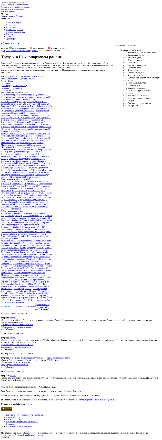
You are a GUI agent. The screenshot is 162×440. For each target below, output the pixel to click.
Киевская (19, 124)
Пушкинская (16, 174)
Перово (36, 163)
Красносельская (42, 129)
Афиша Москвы (13, 417)
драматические (19, 86)
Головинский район (40, 218)
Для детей (10, 25)
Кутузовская (7, 138)
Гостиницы (132, 62)
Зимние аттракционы (137, 65)
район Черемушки (23, 289)
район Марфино (39, 252)
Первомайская (23, 163)
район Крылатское (40, 245)
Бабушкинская (33, 99)
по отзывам (30, 306)
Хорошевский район (19, 300)
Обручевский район (33, 225)
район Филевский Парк (24, 284)
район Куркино (44, 247)
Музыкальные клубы (137, 83)
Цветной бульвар (9, 202)
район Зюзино (8, 241)
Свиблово (6, 177)
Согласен (5, 438)
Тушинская (34, 190)
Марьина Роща (24, 143)
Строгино (17, 184)
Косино (8, 129)
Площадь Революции (21, 170)
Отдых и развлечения (15, 32)
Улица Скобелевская (36, 195)
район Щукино (23, 291)
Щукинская (7, 206)
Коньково (32, 127)
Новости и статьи (13, 419)
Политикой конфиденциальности (29, 435)
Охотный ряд (38, 159)
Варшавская (38, 108)
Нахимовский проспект (25, 149)
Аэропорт (20, 99)
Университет (8, 197)
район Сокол (20, 277)
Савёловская (42, 174)
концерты (6, 88)
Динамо (14, 117)
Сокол (5, 181)
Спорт (9, 36)
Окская (18, 156)
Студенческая (31, 184)
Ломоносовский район (22, 222)
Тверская (33, 186)
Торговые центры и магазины (140, 103)
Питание (10, 34)
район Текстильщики (23, 282)
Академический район (12, 213)
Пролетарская (11, 172)
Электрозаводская (23, 206)
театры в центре (30, 79)
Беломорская (18, 104)
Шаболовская (21, 204)
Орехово (14, 159)
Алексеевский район (34, 213)
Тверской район (29, 298)
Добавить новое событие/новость (15, 7)
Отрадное (25, 159)
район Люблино (22, 252)
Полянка (37, 170)
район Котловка (22, 245)
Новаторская (8, 152)
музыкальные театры (11, 79)
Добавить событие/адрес (17, 5)
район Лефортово (32, 250)
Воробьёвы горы (32, 113)
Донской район (30, 220)
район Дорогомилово (31, 236)
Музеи (130, 80)
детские (6, 86)
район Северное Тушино (27, 275)
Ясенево (16, 209)
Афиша (4, 16)
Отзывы (19, 16)
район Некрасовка (18, 259)
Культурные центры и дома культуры (144, 78)
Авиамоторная (8, 95)
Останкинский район (12, 227)
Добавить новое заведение (12, 9)
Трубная (41, 188)
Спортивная (30, 181)
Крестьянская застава (11, 133)
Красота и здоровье (14, 30)
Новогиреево (22, 152)
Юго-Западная (40, 206)
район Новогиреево (14, 261)
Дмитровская (28, 117)
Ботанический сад (10, 108)
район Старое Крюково (32, 279)
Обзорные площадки (137, 88)
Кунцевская (28, 136)
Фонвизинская (11, 200)
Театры (131, 100)
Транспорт (10, 39)
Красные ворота (10, 131)
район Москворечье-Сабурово (18, 257)
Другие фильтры (8, 81)
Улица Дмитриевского (15, 195)
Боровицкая (45, 106)
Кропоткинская (31, 133)
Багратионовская (9, 101)
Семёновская (34, 177)
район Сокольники (10, 279)
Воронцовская (8, 115)
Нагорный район (13, 225)
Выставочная (24, 115)
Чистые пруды (40, 202)
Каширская (7, 124)
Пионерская (20, 168)
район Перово (20, 266)
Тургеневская (19, 190)
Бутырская (26, 108)
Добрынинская (43, 117)
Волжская (18, 113)
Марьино (38, 143)
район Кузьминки (10, 247)
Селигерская (20, 177)
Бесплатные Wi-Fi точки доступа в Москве (24, 415)
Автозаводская (25, 95)
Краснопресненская (23, 129)
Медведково (22, 145)
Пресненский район (34, 227)
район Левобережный (12, 250)
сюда (79, 391)
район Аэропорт (24, 229)
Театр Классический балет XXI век (16, 347)
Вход (3, 5)
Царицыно (41, 200)
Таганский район (10, 298)
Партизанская (8, 163)
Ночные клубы (134, 85)
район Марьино (31, 254)
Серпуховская (8, 179)
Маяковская (8, 145)
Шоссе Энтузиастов (39, 204)
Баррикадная (26, 101)
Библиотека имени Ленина (26, 106)
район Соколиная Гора (38, 277)
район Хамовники (24, 286)
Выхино (36, 115)
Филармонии (133, 106)
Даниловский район (11, 220)
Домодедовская (9, 120)
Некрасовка (44, 149)
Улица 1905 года (28, 193)
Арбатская (7, 99)
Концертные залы (135, 75)
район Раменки (38, 270)
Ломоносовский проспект (24, 140)
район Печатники (37, 266)
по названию (18, 306)
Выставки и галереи (136, 60)
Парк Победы (40, 161)
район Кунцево (28, 247)
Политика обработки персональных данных (95, 400)
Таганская (21, 186)
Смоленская (23, 179)
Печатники (38, 165)
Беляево (44, 104)
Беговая (6, 104)
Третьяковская (28, 188)
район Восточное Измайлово (26, 234)
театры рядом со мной (10, 76)
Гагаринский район (19, 218)
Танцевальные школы (61, 358)
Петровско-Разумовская (20, 165)
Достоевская (24, 120)
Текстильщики (12, 188)
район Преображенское (36, 268)
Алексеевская (30, 97)
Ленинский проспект (25, 138)
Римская (29, 174)
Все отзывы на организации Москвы (22, 422)
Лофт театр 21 (41, 307)
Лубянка (43, 140)
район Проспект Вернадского (15, 270)
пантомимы (7, 90)
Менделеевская (37, 145)
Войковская (28, 111)
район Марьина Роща (11, 254)
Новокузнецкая (38, 152)
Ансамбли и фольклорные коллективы (144, 52)
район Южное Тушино (15, 293)
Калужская (23, 122)
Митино (17, 147)
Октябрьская (30, 156)
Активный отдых (13, 23)
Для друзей (11, 27)
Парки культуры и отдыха (139, 90)
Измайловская (8, 122)
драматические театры (32, 76)
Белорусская (32, 104)
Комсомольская (19, 127)
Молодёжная (29, 147)
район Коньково (12, 243)
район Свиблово (22, 273)
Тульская (6, 190)
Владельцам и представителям (19, 426)
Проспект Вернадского (30, 172)
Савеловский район (39, 295)
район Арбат (8, 229)
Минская (6, 147)
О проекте (10, 424)
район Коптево (29, 243)
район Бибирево (9, 232)
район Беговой (42, 229)
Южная (5, 209)
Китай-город (32, 124)
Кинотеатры (133, 70)
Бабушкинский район (11, 216)
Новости (11, 16)
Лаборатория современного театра (16, 327)
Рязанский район (20, 295)
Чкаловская (7, 204)
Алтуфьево (44, 97)
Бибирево (6, 106)
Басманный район (32, 216)
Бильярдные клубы (136, 55)
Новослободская (28, 154)
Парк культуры (23, 161)
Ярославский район (14, 302)
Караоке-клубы (134, 68)
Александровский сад (12, 97)
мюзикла (18, 88)
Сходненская (8, 186)
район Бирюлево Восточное (31, 232)
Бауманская (40, 101)
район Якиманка (35, 293)
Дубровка (37, 120)
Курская (41, 136)
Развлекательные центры (138, 95)
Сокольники (16, 181)
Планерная (34, 168)
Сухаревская (45, 184)
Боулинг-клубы (134, 57)
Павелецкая (8, 161)
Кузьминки (15, 136)
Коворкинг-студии (136, 73)
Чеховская (25, 202)
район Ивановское (26, 241)
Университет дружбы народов (29, 197)
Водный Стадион (13, 111)
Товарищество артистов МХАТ (14, 365)
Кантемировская (37, 122)
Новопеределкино (10, 154)
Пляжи (131, 93)
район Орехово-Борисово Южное (28, 263)
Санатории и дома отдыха (139, 98)
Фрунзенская (27, 200)
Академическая (41, 95)
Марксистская (8, 143)
